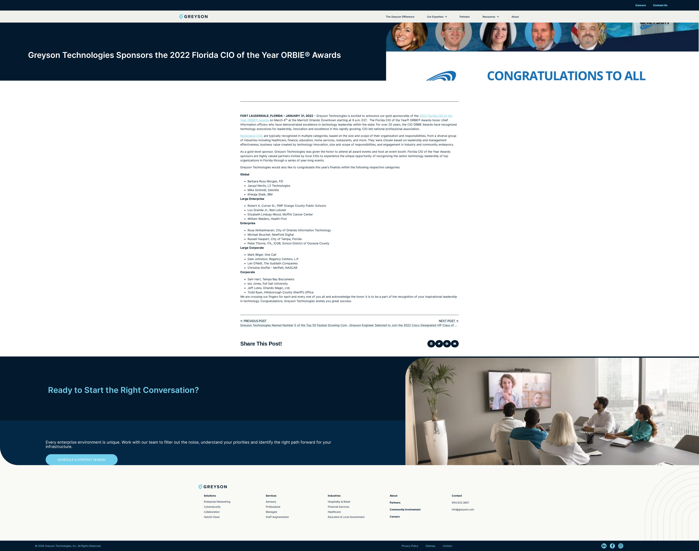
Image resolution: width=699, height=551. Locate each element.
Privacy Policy (410, 545)
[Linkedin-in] (604, 545)
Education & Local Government (346, 516)
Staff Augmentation (277, 516)
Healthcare (334, 511)
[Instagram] (620, 545)
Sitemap (430, 545)
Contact (447, 545)
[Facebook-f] (612, 545)
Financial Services (338, 506)
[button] (431, 343)
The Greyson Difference (400, 16)
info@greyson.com (463, 509)
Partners (465, 16)
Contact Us (660, 5)
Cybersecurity (212, 506)
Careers (640, 5)
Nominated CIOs (251, 136)
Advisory (271, 501)
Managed (271, 511)
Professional (273, 506)
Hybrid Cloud (212, 516)
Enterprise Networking (217, 501)
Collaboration (212, 511)
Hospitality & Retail (339, 501)
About (515, 16)
